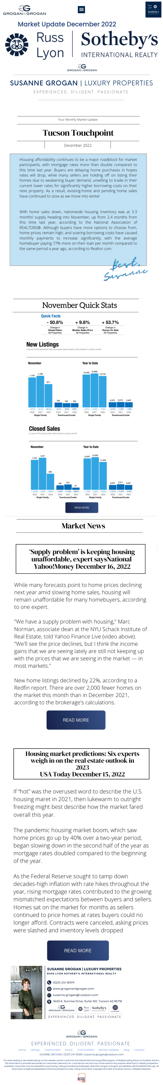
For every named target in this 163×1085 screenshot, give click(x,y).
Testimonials (52, 1050)
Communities (85, 1050)
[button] (81, 9)
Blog (126, 1050)
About (69, 1050)
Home (22, 1050)
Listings (35, 1050)
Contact (139, 1050)
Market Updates (109, 1050)
